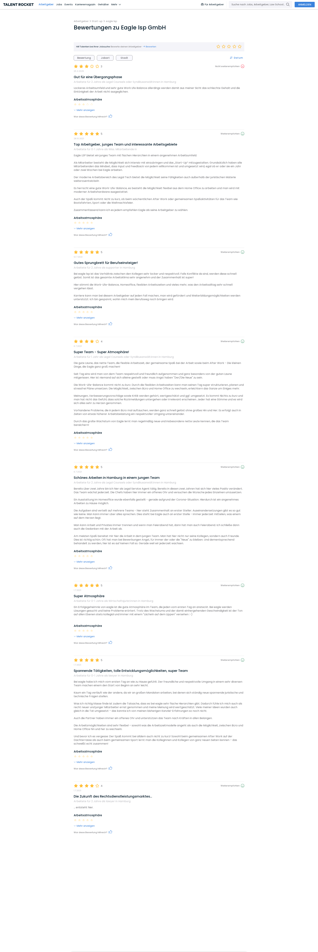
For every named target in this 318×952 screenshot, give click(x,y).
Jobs (59, 4)
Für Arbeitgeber (214, 4)
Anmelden (304, 4)
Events (69, 4)
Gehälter (103, 4)
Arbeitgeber (46, 4)
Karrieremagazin (85, 4)
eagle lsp (111, 21)
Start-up (97, 21)
